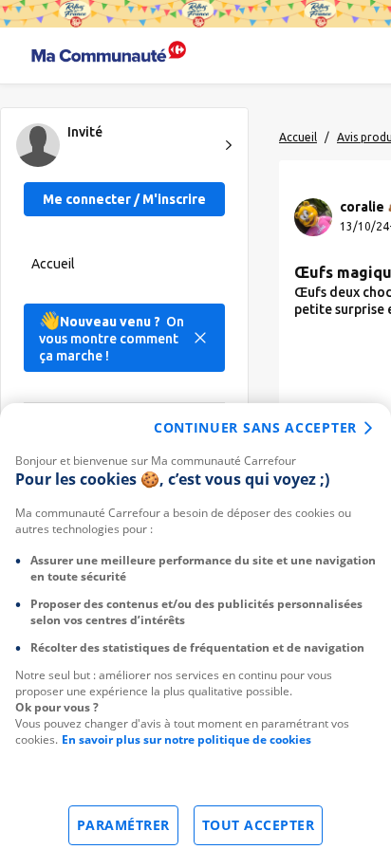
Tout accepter (258, 825)
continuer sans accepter (255, 427)
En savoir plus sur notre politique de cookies (186, 739)
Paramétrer (123, 825)
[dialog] (195, 635)
